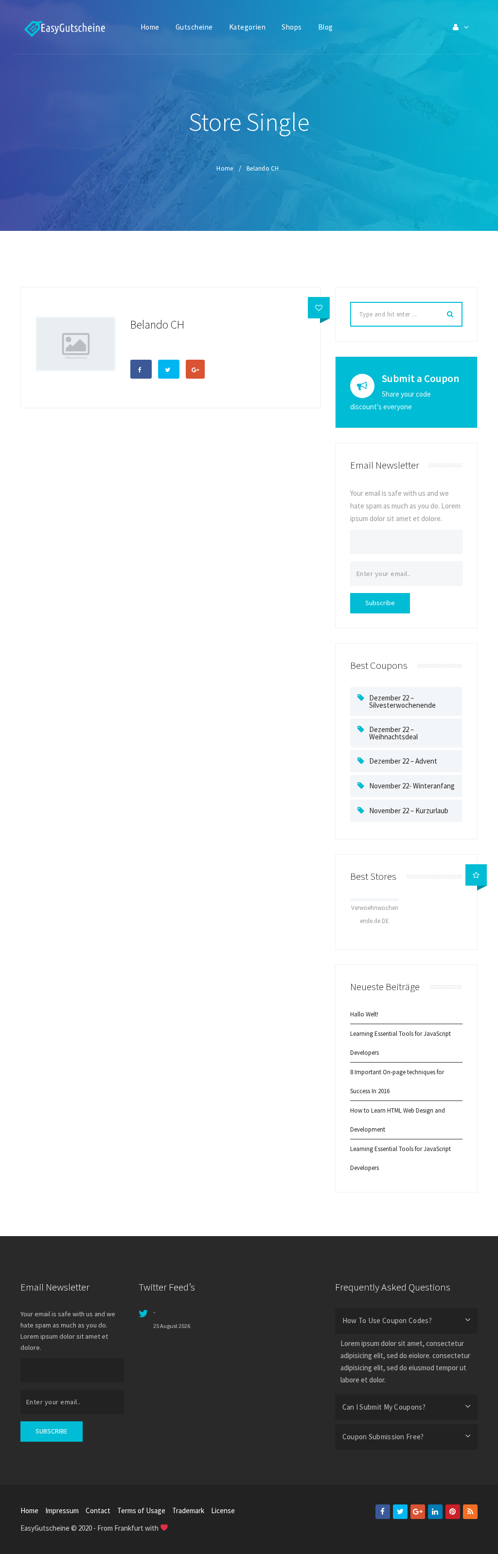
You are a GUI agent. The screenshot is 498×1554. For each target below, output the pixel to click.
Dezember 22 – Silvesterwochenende (402, 701)
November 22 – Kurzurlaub (408, 810)
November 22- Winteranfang (412, 785)
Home (224, 168)
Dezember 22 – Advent (403, 761)
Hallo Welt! (364, 1014)
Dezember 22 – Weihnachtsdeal (393, 733)
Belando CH (263, 168)
